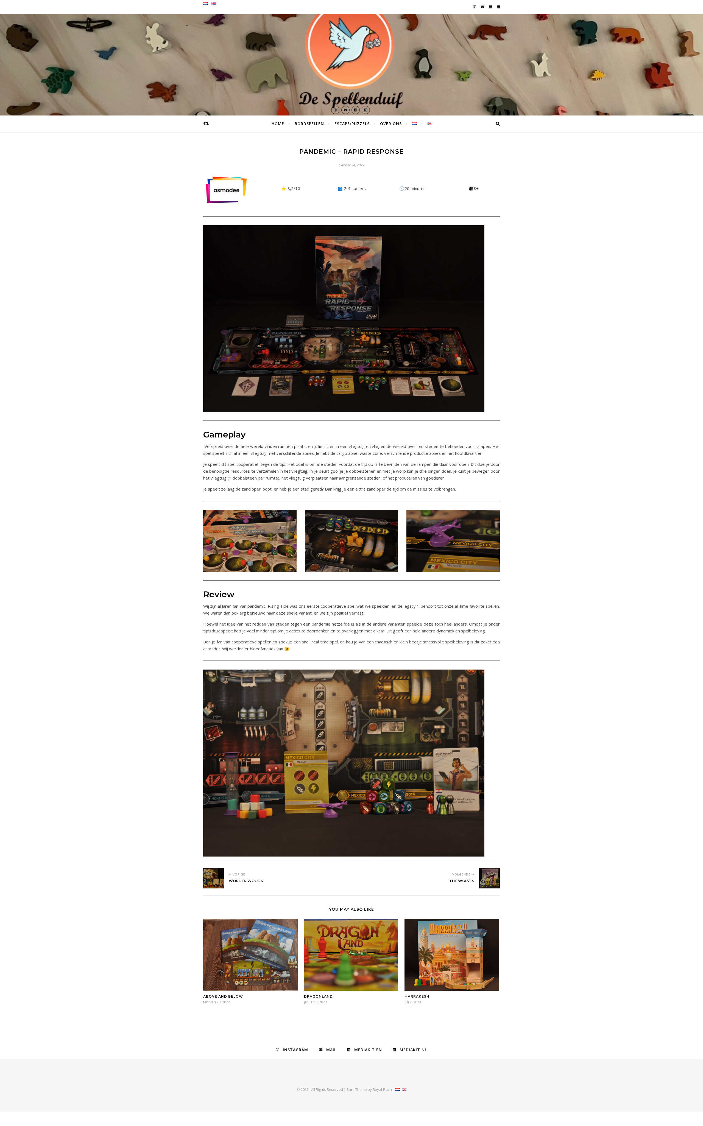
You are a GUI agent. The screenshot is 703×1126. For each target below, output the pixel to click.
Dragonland (318, 996)
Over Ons (391, 123)
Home (278, 123)
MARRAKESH (416, 996)
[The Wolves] (489, 878)
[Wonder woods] (213, 878)
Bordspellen (309, 123)
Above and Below (223, 996)
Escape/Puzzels (352, 123)
